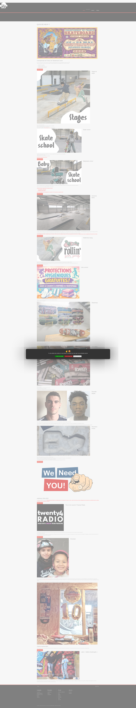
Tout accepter (59, 356)
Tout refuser (69, 356)
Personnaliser (77, 356)
